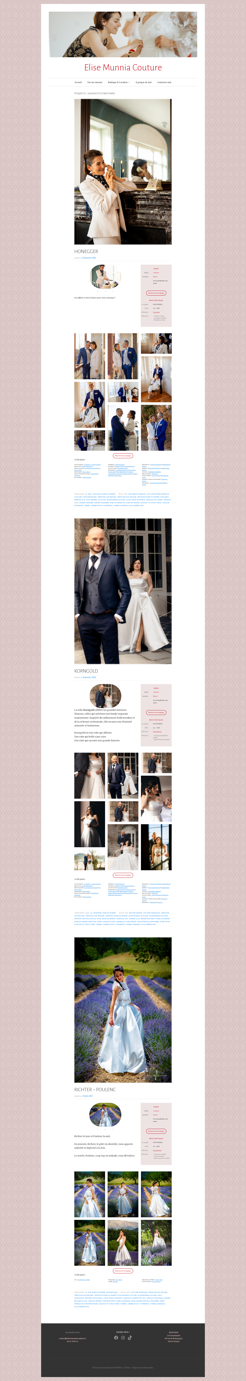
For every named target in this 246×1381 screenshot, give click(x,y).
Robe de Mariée (133, 503)
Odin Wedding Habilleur (154, 472)
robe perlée (131, 921)
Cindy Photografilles (126, 473)
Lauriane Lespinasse (129, 466)
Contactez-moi (164, 82)
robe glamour (103, 921)
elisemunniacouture (116, 500)
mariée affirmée (86, 503)
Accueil (78, 82)
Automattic (148, 1367)
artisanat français (137, 494)
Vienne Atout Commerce (102, 505)
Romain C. (160, 902)
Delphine (115, 1281)
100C (87, 913)
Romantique (157, 731)
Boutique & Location (117, 82)
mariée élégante (148, 919)
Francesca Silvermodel (156, 483)
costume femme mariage (158, 494)
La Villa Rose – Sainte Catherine (92, 464)
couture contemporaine (85, 497)
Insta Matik (119, 1279)
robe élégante (109, 1301)
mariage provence (155, 1298)
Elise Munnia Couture (123, 67)
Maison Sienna (86, 472)
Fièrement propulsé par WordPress (108, 1367)
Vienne (87, 505)
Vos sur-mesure (94, 82)
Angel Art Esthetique (155, 464)
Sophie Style (153, 902)
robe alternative (117, 503)
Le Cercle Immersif (120, 464)
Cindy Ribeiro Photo (122, 472)
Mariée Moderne (101, 503)
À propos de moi (144, 82)
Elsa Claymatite (156, 475)
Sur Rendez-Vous (72, 1332)
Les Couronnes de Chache (91, 468)
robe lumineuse (118, 921)
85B (89, 494)
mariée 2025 (134, 919)
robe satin (165, 921)
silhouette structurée (151, 503)
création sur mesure (107, 497)
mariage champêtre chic (134, 1298)
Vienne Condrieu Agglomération (128, 505)
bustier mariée (135, 913)
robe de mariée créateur (85, 921)
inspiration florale (94, 1298)
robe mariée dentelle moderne (145, 1301)
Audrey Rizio (159, 1279)
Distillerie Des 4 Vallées (83, 1279)
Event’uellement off (87, 466)
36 (86, 494)
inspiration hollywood (85, 919)
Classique (156, 312)
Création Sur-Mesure (126, 497)
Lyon (128, 500)
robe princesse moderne (148, 921)
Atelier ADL (155, 473)
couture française (151, 913)
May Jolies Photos (117, 475)
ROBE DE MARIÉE (108, 494)
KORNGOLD (86, 671)
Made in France (138, 500)
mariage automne (154, 500)
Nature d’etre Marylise (154, 468)
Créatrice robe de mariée (148, 497)
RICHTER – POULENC (95, 1089)
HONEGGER (86, 251)
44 (91, 913)
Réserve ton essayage (156, 293)
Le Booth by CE (118, 466)
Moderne (97, 913)
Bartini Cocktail (87, 477)
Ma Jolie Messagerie (122, 468)
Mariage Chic (123, 919)
